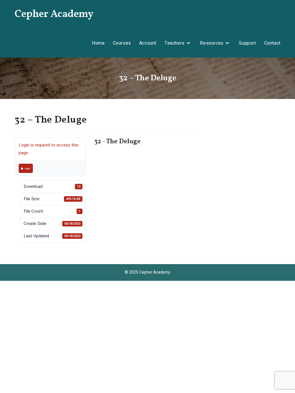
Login (27, 168)
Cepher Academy (54, 14)
